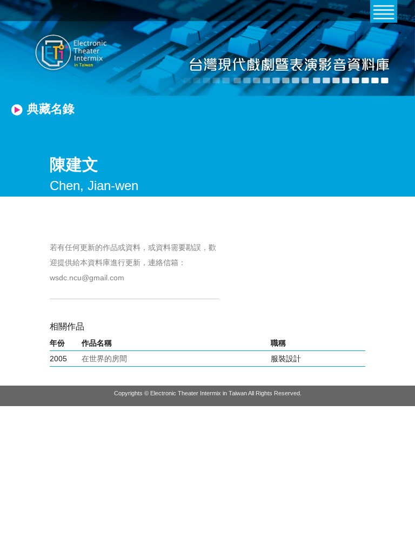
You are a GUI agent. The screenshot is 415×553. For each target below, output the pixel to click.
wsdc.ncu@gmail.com (87, 277)
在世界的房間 (104, 358)
